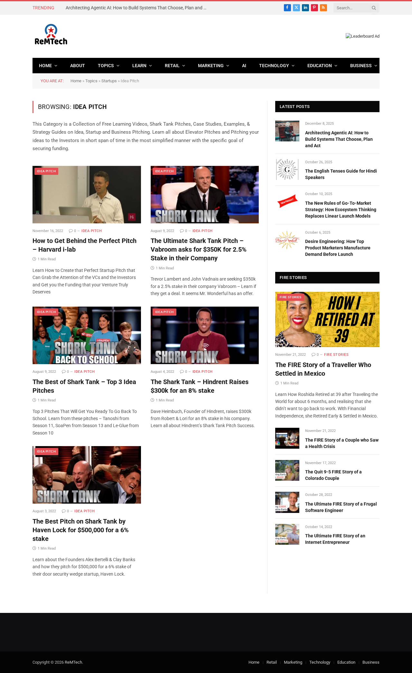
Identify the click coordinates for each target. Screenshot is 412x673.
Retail (172, 65)
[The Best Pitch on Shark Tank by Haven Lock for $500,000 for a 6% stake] (87, 475)
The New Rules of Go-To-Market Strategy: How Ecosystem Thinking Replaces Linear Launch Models (340, 210)
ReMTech (73, 662)
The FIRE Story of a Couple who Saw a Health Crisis (342, 443)
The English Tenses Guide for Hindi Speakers (109, 7)
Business (361, 65)
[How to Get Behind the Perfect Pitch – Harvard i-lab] (87, 194)
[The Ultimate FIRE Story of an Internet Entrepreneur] (287, 534)
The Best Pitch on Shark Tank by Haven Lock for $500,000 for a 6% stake (81, 530)
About (77, 65)
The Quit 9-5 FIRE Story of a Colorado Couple (333, 475)
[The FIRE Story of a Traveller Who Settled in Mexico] (327, 319)
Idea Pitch (46, 171)
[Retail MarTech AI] (51, 36)
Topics (106, 65)
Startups (109, 80)
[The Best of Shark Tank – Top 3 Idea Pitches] (87, 335)
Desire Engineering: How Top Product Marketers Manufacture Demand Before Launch (337, 248)
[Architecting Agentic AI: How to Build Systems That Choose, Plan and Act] (287, 131)
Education (319, 65)
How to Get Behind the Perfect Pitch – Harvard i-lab (84, 245)
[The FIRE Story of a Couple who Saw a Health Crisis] (287, 438)
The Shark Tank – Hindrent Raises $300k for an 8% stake (199, 386)
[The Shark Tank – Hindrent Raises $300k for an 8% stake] (205, 335)
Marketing (211, 65)
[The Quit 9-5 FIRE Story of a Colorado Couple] (287, 470)
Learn (139, 65)
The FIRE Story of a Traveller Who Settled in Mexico (323, 369)
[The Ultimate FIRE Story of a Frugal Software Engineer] (287, 502)
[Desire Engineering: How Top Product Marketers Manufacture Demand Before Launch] (287, 239)
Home (45, 65)
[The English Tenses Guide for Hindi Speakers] (287, 169)
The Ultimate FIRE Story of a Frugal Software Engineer (341, 507)
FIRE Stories (291, 297)
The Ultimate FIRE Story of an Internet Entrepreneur (335, 539)
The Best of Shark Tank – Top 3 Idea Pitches (84, 386)
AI (244, 65)
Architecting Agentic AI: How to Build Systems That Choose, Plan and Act (339, 139)
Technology (274, 65)
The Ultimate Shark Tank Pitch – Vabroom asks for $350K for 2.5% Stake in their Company (199, 249)
